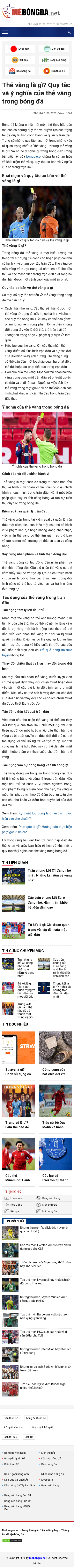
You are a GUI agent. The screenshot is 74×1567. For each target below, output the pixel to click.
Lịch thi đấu (10, 1437)
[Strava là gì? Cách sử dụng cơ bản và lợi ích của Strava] (18, 1047)
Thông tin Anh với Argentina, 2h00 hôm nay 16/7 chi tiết (45, 1264)
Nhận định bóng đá (42, 1427)
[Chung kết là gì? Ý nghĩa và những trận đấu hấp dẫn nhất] (44, 988)
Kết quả (15, 1211)
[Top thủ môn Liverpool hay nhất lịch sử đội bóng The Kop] (10, 1285)
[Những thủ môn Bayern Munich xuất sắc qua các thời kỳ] (10, 1302)
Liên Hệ (29, 1437)
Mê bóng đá (49, 1211)
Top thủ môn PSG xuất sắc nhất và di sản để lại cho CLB (43, 1333)
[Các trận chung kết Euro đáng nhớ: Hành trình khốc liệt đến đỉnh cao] (13, 903)
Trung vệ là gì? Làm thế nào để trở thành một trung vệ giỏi (25, 1010)
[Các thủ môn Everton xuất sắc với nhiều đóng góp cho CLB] (10, 1250)
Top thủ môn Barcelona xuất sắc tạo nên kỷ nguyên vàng (43, 1316)
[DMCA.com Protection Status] (12, 1541)
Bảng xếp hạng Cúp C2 (17, 1500)
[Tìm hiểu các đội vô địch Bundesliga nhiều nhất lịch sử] (10, 1389)
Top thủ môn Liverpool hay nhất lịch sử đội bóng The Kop (45, 1281)
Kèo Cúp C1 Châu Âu (16, 1479)
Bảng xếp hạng (51, 1198)
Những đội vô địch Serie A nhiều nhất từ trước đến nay (45, 1368)
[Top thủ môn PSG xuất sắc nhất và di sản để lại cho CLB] (10, 1337)
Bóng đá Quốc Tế (36, 1418)
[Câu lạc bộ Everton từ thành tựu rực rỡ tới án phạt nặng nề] (55, 1154)
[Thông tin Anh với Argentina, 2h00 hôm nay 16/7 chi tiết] (10, 1268)
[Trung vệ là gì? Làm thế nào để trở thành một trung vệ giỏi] (8, 1008)
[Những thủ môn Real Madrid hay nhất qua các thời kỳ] (10, 1233)
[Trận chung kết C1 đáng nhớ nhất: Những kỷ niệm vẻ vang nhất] (13, 876)
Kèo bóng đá (49, 1464)
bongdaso (33, 156)
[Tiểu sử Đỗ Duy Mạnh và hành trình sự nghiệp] (55, 1101)
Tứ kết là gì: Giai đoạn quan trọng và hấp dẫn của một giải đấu (48, 930)
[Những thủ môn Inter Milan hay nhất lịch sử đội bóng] (10, 1354)
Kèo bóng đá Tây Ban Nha (19, 1485)
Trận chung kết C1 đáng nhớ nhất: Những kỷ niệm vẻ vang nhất (50, 875)
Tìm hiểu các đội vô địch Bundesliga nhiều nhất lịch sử (43, 1385)
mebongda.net (37, 1558)
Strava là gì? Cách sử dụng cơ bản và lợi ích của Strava (18, 1072)
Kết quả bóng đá (51, 1458)
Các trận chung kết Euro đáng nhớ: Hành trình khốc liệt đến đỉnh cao (48, 902)
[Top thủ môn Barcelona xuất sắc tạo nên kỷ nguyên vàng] (10, 1320)
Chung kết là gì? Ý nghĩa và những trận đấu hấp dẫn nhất (62, 990)
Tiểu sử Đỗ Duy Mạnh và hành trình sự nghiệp (53, 1125)
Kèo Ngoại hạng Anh (16, 1474)
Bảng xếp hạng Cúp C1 (17, 1495)
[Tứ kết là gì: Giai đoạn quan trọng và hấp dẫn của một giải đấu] (13, 930)
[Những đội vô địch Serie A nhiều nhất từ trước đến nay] (10, 1372)
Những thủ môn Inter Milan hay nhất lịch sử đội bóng (45, 1351)
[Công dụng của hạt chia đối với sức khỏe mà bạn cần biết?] (55, 1047)
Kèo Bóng (16, 1204)
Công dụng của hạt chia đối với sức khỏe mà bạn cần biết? (55, 1072)
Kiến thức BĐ (50, 1204)
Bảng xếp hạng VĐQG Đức (17, 1508)
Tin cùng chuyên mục (23, 951)
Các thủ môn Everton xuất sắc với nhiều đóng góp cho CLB (45, 1246)
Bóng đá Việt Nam (14, 1427)
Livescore (16, 1198)
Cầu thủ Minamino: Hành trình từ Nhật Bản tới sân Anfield (18, 1178)
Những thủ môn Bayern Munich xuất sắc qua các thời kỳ (43, 1298)
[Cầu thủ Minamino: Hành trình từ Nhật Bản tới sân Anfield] (18, 1154)
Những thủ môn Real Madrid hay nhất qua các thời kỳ (44, 1229)
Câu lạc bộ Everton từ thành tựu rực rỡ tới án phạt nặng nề (55, 1178)
